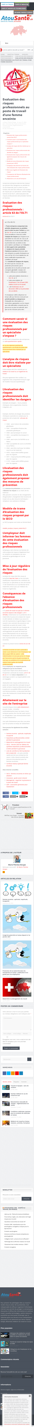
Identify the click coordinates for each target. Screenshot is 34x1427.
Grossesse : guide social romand (16, 777)
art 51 (26, 672)
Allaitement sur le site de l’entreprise (16, 178)
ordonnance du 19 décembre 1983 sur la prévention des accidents (19, 288)
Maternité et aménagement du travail (18, 742)
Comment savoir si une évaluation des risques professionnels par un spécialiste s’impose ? (17, 141)
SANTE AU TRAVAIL (5, 4)
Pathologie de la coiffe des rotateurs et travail (17, 1241)
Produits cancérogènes (10, 1231)
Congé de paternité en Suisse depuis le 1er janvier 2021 (16, 935)
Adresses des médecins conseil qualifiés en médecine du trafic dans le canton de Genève (20, 1334)
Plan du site (4, 1393)
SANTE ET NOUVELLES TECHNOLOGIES (10, 8)
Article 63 (6, 216)
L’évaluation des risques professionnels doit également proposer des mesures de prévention (18, 156)
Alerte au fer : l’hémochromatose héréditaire (16, 1213)
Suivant (19, 813)
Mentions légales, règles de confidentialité (12, 1389)
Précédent (15, 804)
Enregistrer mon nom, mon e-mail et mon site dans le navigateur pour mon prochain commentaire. (17, 1041)
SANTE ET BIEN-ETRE (17, 4)
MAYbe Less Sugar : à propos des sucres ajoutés (14, 816)
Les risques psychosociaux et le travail (20, 807)
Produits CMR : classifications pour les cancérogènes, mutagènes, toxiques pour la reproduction (16, 1226)
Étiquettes (16, 1081)
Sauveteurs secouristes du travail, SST (15, 1221)
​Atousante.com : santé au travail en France (14, 1208)
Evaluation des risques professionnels (16, 123)
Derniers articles (7, 1081)
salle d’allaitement (23, 706)
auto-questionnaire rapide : (13, 341)
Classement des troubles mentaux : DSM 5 (16, 1244)
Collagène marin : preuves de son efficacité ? (16, 1238)
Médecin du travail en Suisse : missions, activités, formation (20, 1121)
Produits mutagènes (10, 1246)
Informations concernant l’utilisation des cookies (16, 1424)
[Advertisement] (17, 836)
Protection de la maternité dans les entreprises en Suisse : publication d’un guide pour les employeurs (15, 972)
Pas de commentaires (8, 128)
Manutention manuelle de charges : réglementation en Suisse (20, 1103)
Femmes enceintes (8, 125)
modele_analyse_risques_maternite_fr (14, 528)
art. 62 (9, 232)
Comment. (24, 1081)
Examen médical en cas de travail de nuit (19, 1094)
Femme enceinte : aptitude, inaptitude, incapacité (15, 899)
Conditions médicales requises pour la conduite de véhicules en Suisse (20, 1112)
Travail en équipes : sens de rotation (20, 1086)
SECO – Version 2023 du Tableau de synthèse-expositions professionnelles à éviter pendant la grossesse (18, 746)
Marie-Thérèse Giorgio (10, 122)
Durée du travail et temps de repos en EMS (21, 1342)
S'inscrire (26, 1198)
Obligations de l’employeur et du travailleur (20, 1349)
